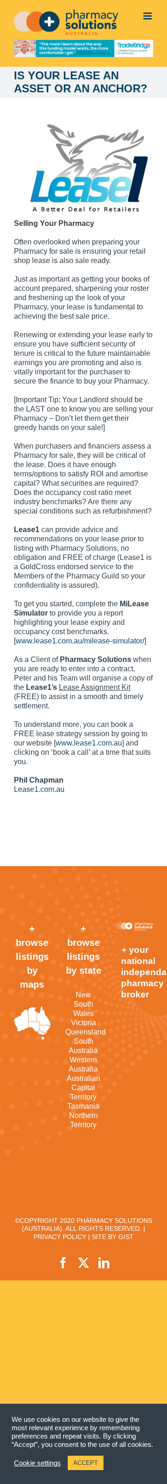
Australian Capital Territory (83, 1087)
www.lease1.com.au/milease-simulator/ (80, 641)
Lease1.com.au (39, 789)
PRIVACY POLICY (59, 1236)
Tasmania (83, 1106)
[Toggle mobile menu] (148, 16)
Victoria (83, 1023)
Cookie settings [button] (37, 1463)
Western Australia (83, 1064)
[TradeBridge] (83, 48)
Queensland (83, 1032)
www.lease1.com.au (89, 743)
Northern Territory (83, 1120)
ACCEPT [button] (85, 1462)
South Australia (83, 1045)
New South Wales (83, 1004)
